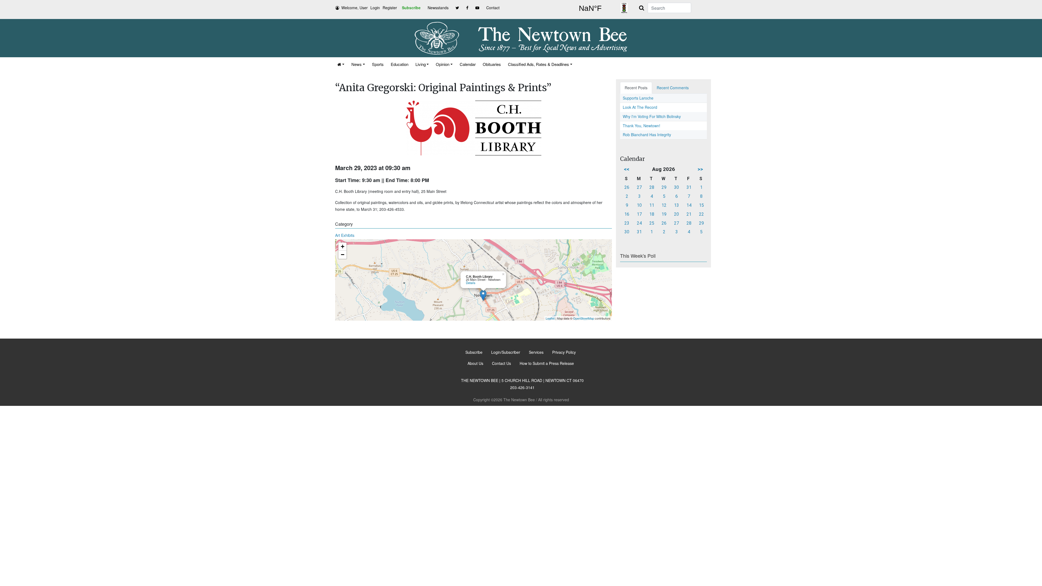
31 (689, 187)
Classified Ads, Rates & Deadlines (538, 64)
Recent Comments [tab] (673, 87)
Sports (378, 64)
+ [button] (342, 246)
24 (639, 223)
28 (651, 187)
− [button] (342, 254)
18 (651, 214)
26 (626, 187)
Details (470, 283)
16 (626, 214)
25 (651, 223)
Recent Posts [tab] (636, 87)
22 (701, 214)
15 (701, 205)
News (356, 64)
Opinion (442, 64)
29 (664, 187)
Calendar (468, 64)
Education (399, 64)
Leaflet (550, 318)
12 (664, 205)
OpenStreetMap (583, 318)
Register (390, 7)
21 (689, 214)
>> (700, 169)
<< (626, 169)
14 (689, 205)
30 (676, 187)
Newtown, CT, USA (590, 8)
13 (676, 205)
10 (639, 205)
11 (651, 205)
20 (676, 214)
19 (664, 214)
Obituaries (492, 64)
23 (626, 223)
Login (375, 7)
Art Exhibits (344, 235)
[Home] (341, 64)
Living (420, 64)
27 (639, 187)
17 (639, 214)
